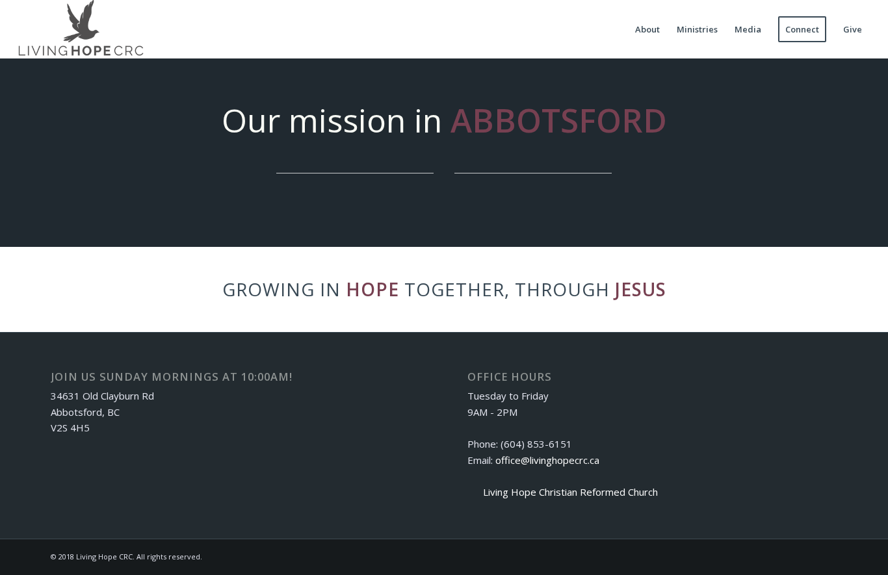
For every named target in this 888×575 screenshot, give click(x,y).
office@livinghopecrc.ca (547, 460)
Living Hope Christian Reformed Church (570, 491)
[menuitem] (647, 29)
